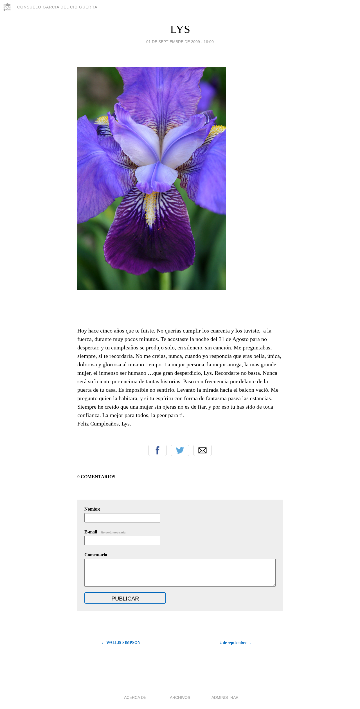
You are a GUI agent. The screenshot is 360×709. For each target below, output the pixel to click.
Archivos (180, 697)
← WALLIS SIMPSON (120, 643)
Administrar (225, 697)
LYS (180, 29)
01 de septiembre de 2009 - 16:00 (180, 41)
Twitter (180, 450)
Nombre (92, 509)
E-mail (105, 531)
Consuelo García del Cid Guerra (57, 7)
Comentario (95, 554)
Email (203, 450)
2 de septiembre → (235, 643)
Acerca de (135, 697)
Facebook (157, 450)
